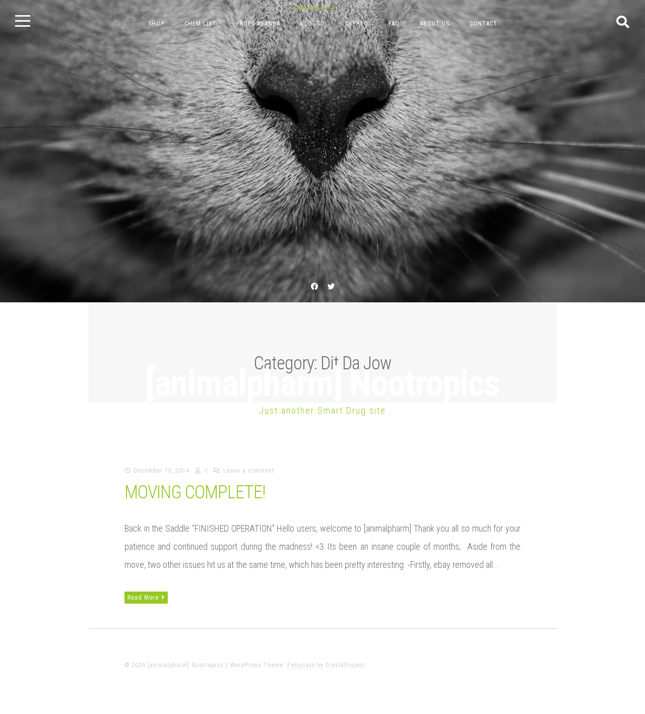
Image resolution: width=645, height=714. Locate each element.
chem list (200, 23)
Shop (156, 23)
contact (483, 23)
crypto (356, 23)
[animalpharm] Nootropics (322, 383)
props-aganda (258, 23)
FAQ (394, 23)
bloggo (312, 23)
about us (434, 23)
